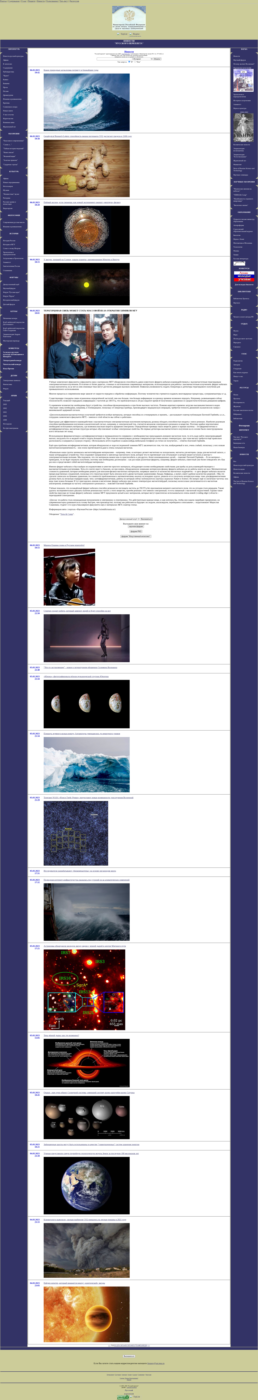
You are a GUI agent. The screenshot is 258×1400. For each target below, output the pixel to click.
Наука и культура (239, 108)
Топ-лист (63, 1)
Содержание (14, 1)
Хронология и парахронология (9, 253)
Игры (235, 335)
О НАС (244, 354)
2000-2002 (244, 112)
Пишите (31, 1)
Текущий (6, 400)
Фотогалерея (8, 186)
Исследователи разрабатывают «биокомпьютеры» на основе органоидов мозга (80, 871)
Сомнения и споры (10, 107)
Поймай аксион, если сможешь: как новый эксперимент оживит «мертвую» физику (82, 202)
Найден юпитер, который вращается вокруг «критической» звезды (74, 1283)
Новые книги (8, 111)
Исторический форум (11, 300)
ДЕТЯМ (14, 376)
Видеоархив (7, 208)
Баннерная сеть (239, 443)
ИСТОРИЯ (14, 234)
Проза (5, 87)
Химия (235, 255)
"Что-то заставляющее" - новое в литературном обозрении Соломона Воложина (80, 667)
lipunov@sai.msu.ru (155, 1363)
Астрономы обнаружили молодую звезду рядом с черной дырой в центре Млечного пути (85, 946)
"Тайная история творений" (13, 148)
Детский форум (9, 304)
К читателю (7, 64)
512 (116, 1345)
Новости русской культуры (13, 56)
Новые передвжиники (11, 182)
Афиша (5, 60)
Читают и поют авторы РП (243, 317)
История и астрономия (242, 100)
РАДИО (244, 310)
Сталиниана (7, 270)
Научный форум (9, 288)
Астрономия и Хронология (13, 258)
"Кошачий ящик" (9, 156)
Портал (3, 1)
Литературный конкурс (12, 360)
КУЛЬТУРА (14, 171)
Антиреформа (238, 225)
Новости (41, 1)
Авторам (236, 365)
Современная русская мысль (14, 222)
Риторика (6, 198)
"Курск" (6, 76)
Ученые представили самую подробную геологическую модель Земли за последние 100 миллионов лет (91, 1153)
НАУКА (244, 49)
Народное (237, 342)
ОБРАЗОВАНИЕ (244, 212)
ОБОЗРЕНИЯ (13, 134)
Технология (237, 247)
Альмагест (7, 262)
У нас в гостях (8, 115)
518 (138, 1345)
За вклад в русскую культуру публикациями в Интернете (13, 354)
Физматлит (237, 164)
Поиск (235, 395)
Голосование (52, 1)
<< (109, 1345)
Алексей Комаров (132, 1387)
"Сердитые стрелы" (10, 164)
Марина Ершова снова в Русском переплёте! (64, 545)
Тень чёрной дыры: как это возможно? (61, 1035)
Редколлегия (238, 361)
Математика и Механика (242, 243)
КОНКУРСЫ (14, 348)
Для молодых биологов (244, 285)
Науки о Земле (238, 239)
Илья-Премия (8, 369)
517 (134, 1345)
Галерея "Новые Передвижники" (129, 1378)
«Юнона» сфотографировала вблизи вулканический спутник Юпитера (76, 676)
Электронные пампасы (11, 380)
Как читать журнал (240, 372)
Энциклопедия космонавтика (238, 149)
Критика (6, 103)
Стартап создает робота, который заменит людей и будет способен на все (77, 611)
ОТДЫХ (244, 324)
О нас (23, 1)
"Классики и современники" (13, 141)
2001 (5, 412)
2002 (5, 408)
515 (127, 1345)
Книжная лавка (8, 122)
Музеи (235, 331)
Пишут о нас (238, 376)
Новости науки (239, 469)
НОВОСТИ (244, 454)
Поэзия (5, 91)
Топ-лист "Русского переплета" (240, 438)
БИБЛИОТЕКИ (244, 292)
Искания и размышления (12, 99)
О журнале (237, 369)
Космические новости (241, 145)
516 (130, 1345)
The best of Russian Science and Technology (243, 482)
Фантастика (7, 384)
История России (9, 241)
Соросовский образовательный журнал (243, 230)
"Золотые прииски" (10, 160)
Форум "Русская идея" (11, 292)
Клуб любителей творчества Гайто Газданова (13, 329)
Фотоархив (7, 424)
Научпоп (236, 303)
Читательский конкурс (12, 364)
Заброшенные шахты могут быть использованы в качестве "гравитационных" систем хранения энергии (91, 1144)
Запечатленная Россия (11, 266)
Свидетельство (125, 54)
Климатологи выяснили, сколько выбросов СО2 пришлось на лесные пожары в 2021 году (85, 1219)
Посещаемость (239, 402)
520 (145, 1345)
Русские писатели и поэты (243, 410)
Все (234, 461)
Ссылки (135, 1374)
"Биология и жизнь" (240, 205)
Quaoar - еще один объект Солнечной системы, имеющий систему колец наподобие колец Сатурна (89, 1092)
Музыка (6, 190)
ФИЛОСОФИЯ (14, 215)
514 (123, 1345)
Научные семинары (240, 175)
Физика (236, 251)
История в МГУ (9, 244)
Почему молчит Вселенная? (243, 64)
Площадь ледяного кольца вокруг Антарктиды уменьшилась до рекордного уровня (82, 733)
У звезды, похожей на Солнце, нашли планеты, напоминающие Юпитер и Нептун (81, 259)
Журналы (237, 406)
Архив (130, 1374)
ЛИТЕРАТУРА (14, 49)
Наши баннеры (239, 447)
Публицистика (8, 72)
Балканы (6, 83)
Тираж (235, 381)
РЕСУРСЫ (244, 388)
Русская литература (240, 259)
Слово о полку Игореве (12, 248)
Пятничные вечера (10, 318)
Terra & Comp (66, 514)
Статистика (141, 1374)
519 (141, 1345)
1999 (5, 420)
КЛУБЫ (13, 311)
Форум (5, 389)
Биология (236, 235)
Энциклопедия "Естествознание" (240, 156)
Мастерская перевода (11, 341)
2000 (5, 416)
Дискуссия (74, 1)
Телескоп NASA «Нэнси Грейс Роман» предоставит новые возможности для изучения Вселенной (88, 797)
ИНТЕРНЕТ (244, 430)
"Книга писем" (8, 152)
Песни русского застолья (242, 339)
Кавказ (5, 80)
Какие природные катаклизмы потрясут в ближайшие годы (71, 70)
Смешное (237, 347)
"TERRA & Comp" (240, 195)
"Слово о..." (7, 145)
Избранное (237, 414)
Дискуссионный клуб (11, 284)
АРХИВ (14, 396)
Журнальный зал (9, 127)
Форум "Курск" (9, 296)
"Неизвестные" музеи (11, 194)
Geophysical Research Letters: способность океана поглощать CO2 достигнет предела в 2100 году (88, 136)
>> (148, 1345)
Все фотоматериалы (10, 428)
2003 (5, 404)
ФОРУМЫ (14, 277)
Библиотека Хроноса (241, 299)
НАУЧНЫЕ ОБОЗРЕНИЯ (244, 182)
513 (119, 1345)
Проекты (236, 399)
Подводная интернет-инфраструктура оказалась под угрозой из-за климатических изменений (87, 880)
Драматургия (8, 95)
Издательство (8, 119)
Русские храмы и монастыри (9, 203)
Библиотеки (237, 418)
